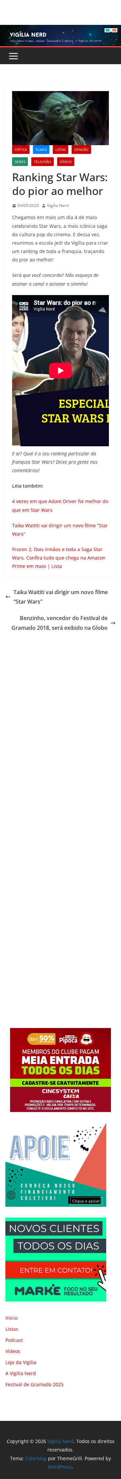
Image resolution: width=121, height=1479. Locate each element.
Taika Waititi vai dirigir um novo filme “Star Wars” (60, 597)
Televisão (42, 161)
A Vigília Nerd (20, 1373)
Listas (60, 149)
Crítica (21, 149)
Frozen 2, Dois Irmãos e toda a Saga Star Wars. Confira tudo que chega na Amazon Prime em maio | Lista (59, 557)
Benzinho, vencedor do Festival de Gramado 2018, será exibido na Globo (59, 622)
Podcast (14, 1340)
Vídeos (66, 161)
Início (11, 1318)
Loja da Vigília (20, 1362)
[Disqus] (60, 727)
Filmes (41, 149)
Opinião (81, 149)
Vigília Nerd (58, 205)
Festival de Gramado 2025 (34, 1384)
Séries (20, 161)
